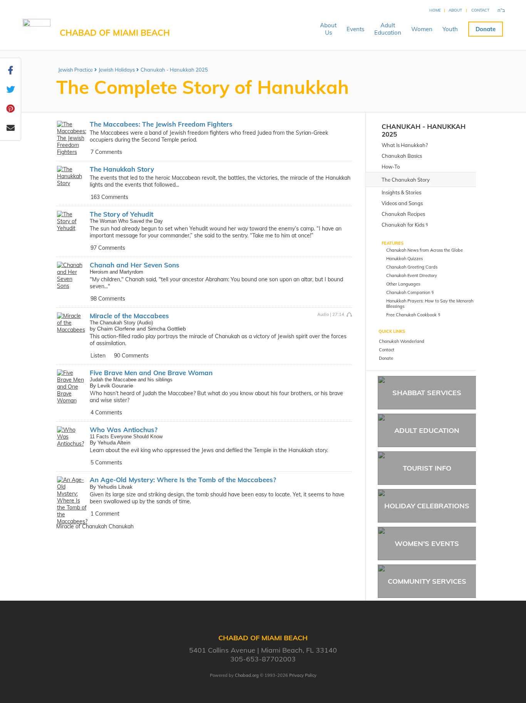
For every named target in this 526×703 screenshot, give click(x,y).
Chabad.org (247, 675)
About (455, 10)
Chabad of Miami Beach (115, 32)
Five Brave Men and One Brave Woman (151, 373)
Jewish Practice (75, 70)
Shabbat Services (426, 392)
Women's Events (427, 543)
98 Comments (107, 298)
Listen (98, 355)
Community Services (427, 581)
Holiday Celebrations (426, 505)
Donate (486, 29)
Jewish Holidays (117, 70)
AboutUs (328, 29)
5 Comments (106, 462)
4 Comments (106, 412)
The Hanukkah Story (122, 169)
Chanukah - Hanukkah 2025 (174, 70)
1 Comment (104, 513)
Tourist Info (427, 468)
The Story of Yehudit (121, 214)
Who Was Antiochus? (123, 430)
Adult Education (426, 430)
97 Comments (107, 247)
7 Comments (106, 152)
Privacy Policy (303, 675)
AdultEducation (387, 29)
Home (435, 10)
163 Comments (109, 197)
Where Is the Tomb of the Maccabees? (183, 480)
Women (421, 29)
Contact (480, 10)
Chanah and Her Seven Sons (134, 265)
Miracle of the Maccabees (129, 316)
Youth (450, 29)
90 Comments (131, 355)
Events (355, 29)
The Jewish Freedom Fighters (161, 124)
